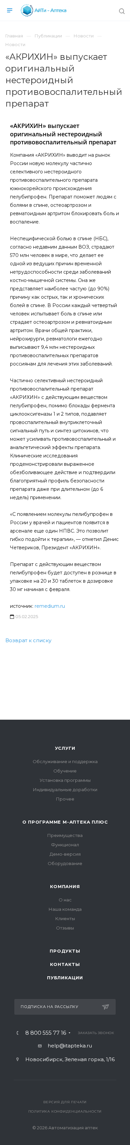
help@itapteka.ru (70, 1045)
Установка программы (65, 780)
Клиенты (65, 918)
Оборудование (65, 863)
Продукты (65, 951)
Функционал (65, 844)
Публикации (65, 977)
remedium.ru (50, 606)
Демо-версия (65, 854)
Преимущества (65, 835)
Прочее (65, 799)
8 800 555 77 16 (45, 1033)
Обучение (65, 770)
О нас (65, 899)
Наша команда (65, 909)
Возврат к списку (28, 640)
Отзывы (65, 928)
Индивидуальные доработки (65, 789)
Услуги (65, 748)
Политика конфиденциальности (65, 1111)
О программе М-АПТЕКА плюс (65, 822)
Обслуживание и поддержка (65, 761)
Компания (65, 886)
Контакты (65, 964)
